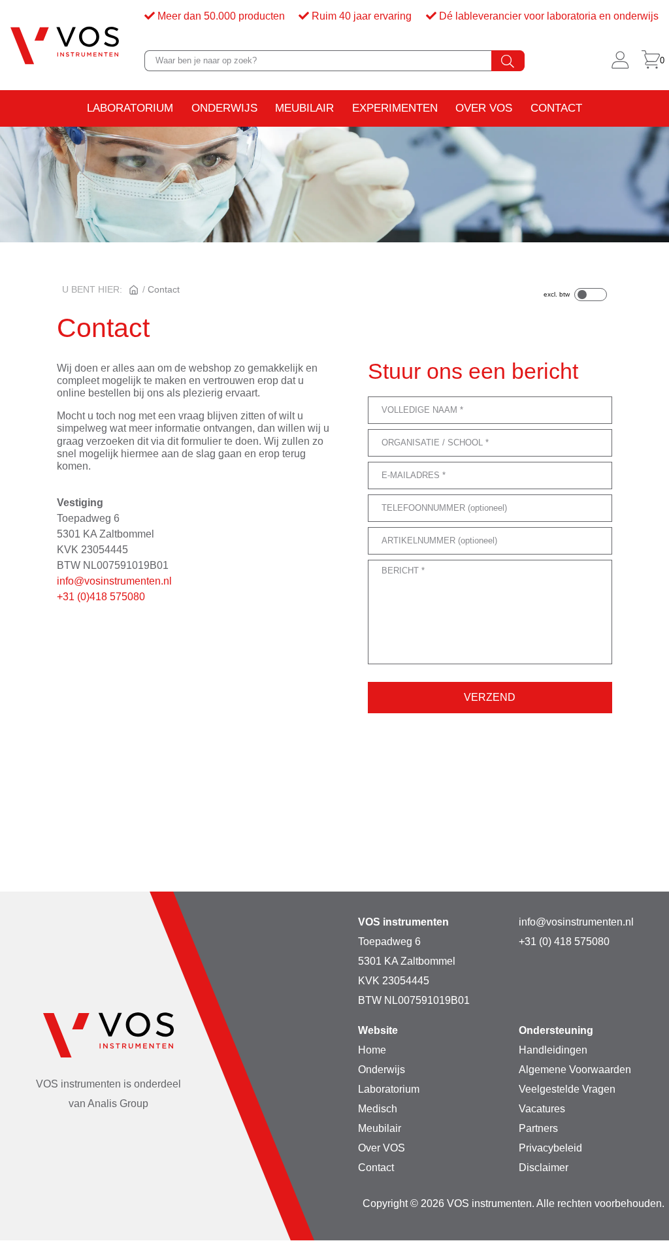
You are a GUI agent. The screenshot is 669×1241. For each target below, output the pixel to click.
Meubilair (304, 108)
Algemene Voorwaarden (575, 1069)
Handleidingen (553, 1050)
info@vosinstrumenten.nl (114, 581)
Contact (556, 108)
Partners (538, 1128)
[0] (651, 61)
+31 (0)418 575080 (101, 596)
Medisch (377, 1108)
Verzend (489, 697)
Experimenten (395, 108)
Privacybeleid (550, 1147)
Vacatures (542, 1108)
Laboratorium (130, 108)
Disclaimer (543, 1167)
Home (372, 1050)
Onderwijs (224, 108)
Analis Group (118, 1103)
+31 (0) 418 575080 (564, 941)
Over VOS (483, 108)
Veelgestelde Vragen (567, 1089)
